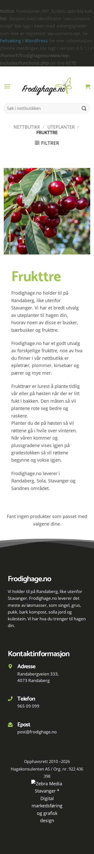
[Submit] (84, 108)
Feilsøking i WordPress (24, 40)
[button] (7, 86)
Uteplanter (61, 127)
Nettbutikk (27, 127)
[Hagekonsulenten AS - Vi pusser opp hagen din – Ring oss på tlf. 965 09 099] (47, 86)
